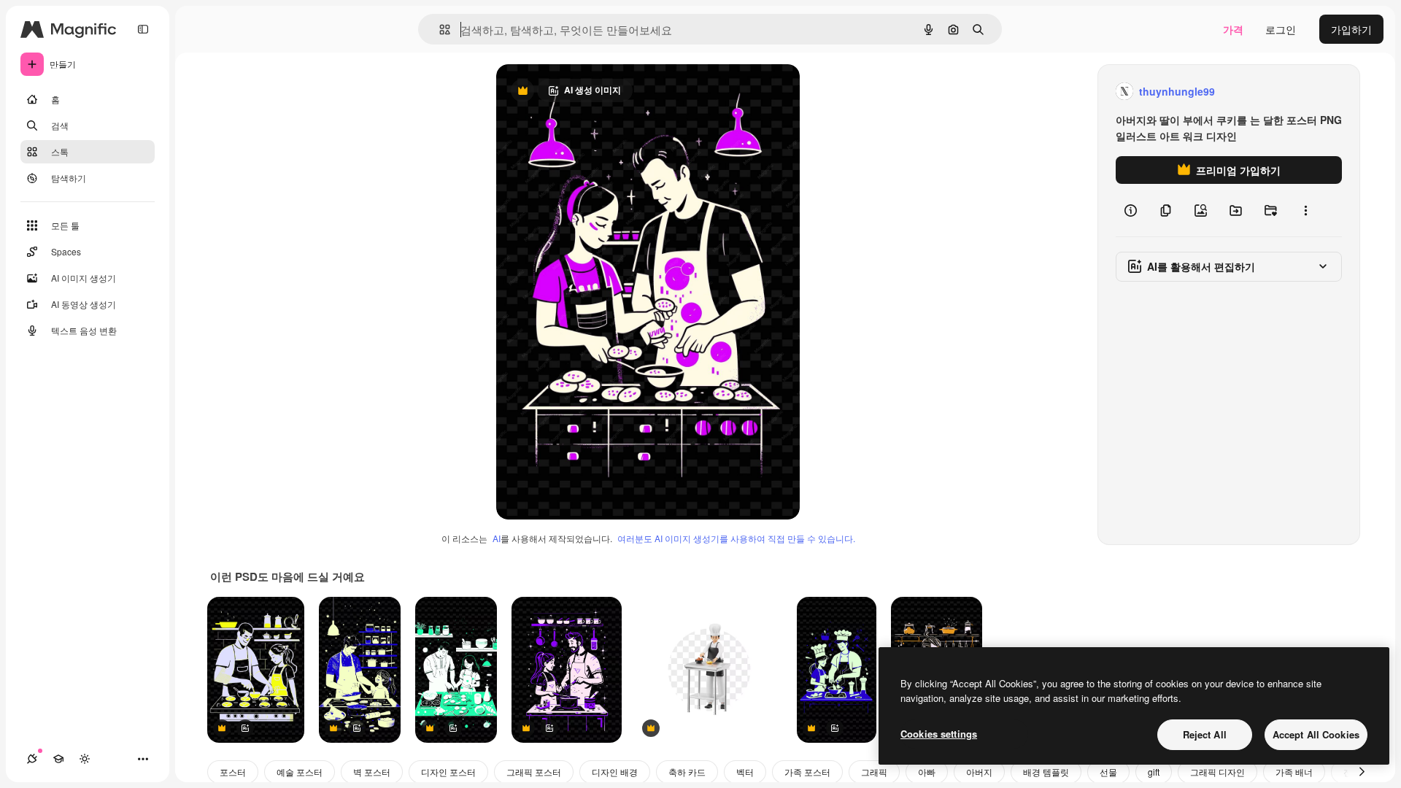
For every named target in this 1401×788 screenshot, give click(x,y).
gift (1153, 771)
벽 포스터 (371, 771)
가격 (1233, 29)
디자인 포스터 (448, 771)
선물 (1108, 771)
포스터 (233, 771)
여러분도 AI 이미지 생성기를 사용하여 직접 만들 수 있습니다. (736, 538)
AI (497, 538)
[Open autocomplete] (439, 29)
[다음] (1361, 772)
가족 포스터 (807, 771)
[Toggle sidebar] (143, 29)
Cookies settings (938, 734)
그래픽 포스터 (533, 771)
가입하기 (1351, 29)
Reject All (1205, 734)
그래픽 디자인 (1217, 771)
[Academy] (58, 758)
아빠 (926, 771)
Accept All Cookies (1316, 734)
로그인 (1280, 29)
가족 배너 (1294, 771)
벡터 (745, 771)
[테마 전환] (84, 758)
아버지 (979, 771)
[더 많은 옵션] (1305, 210)
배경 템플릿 (1046, 771)
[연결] (32, 758)
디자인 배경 (615, 771)
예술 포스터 (300, 771)
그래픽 (874, 771)
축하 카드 (687, 771)
